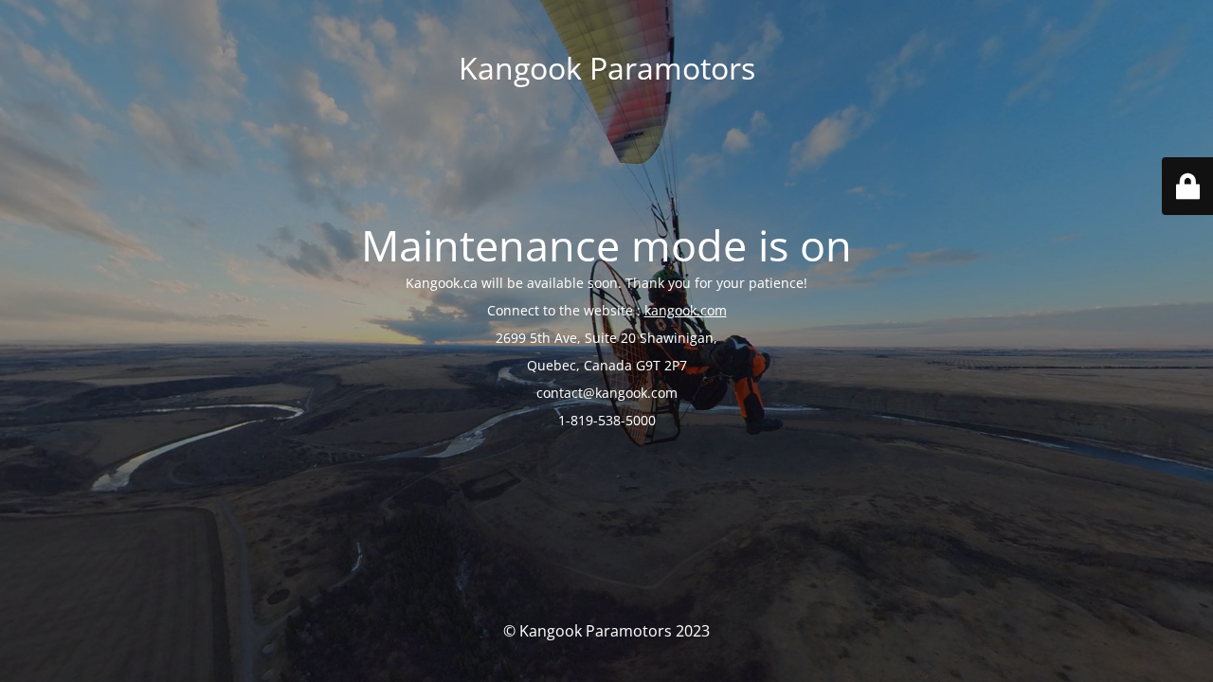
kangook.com (685, 310)
